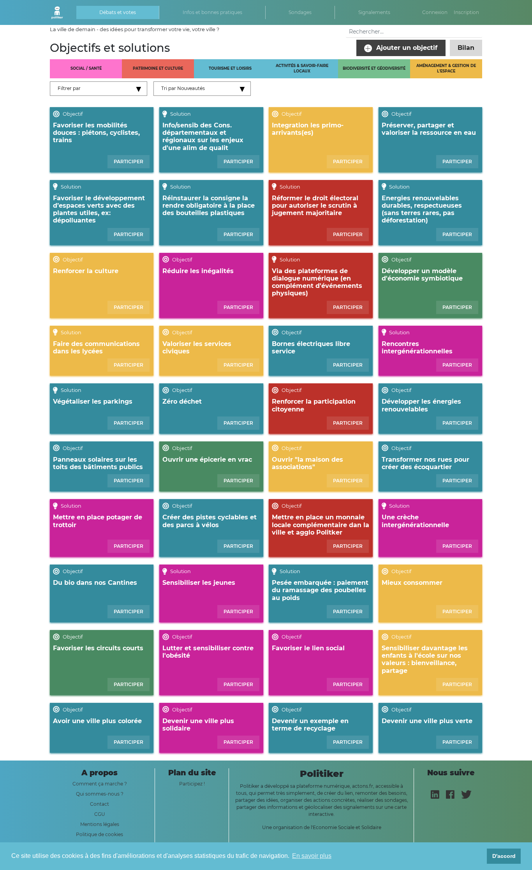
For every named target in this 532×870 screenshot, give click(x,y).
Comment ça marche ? (99, 784)
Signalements (374, 12)
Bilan (466, 47)
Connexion (434, 12)
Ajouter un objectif (405, 47)
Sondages (300, 12)
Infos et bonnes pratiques (212, 12)
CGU (99, 814)
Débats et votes (117, 12)
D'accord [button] (504, 856)
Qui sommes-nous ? (99, 794)
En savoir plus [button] (311, 855)
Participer (128, 161)
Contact (99, 804)
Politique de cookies (99, 834)
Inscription (466, 12)
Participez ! (192, 784)
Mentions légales (99, 824)
